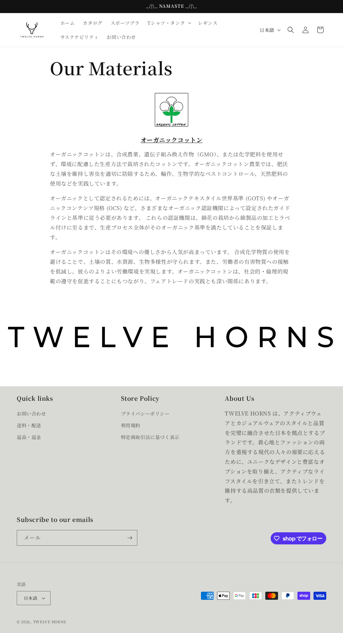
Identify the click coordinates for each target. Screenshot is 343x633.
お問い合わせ (31, 413)
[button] (168, 23)
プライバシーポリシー (145, 413)
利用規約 (130, 425)
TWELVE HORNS (49, 621)
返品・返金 (29, 437)
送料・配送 (29, 425)
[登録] (129, 538)
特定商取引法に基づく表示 (150, 437)
